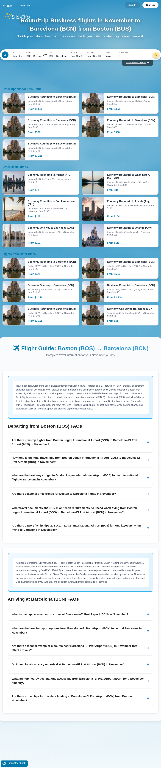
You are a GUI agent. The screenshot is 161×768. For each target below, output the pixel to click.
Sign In (132, 5)
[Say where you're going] (5, 54)
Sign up (150, 5)
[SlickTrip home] (20, 16)
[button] (44, 55)
